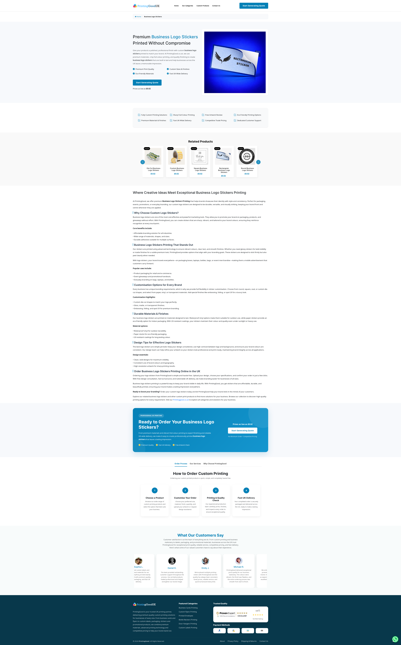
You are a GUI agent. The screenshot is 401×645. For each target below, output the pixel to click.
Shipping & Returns (249, 641)
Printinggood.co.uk (181, 400)
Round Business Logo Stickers (247, 169)
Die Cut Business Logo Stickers (153, 169)
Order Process (181, 463)
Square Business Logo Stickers (200, 169)
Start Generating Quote (254, 5)
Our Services (195, 463)
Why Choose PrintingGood (215, 463)
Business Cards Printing (188, 608)
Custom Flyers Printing (188, 612)
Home (138, 16)
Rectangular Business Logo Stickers (224, 170)
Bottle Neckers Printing (188, 620)
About (222, 641)
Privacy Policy (233, 641)
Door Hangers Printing (188, 624)
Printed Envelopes (186, 616)
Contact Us (264, 641)
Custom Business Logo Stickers (177, 169)
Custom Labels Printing (188, 627)
